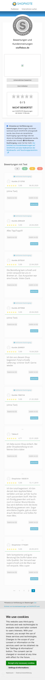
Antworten (34, 204)
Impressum (10, 673)
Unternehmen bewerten (23, 80)
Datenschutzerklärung (24, 673)
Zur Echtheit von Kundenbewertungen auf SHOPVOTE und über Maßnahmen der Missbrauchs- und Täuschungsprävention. (22, 146)
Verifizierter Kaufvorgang (23, 176)
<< (14, 590)
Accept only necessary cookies (21, 663)
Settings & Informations (18, 668)
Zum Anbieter (23, 86)
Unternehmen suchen (29, 9)
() (33, 198)
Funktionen (15, 9)
